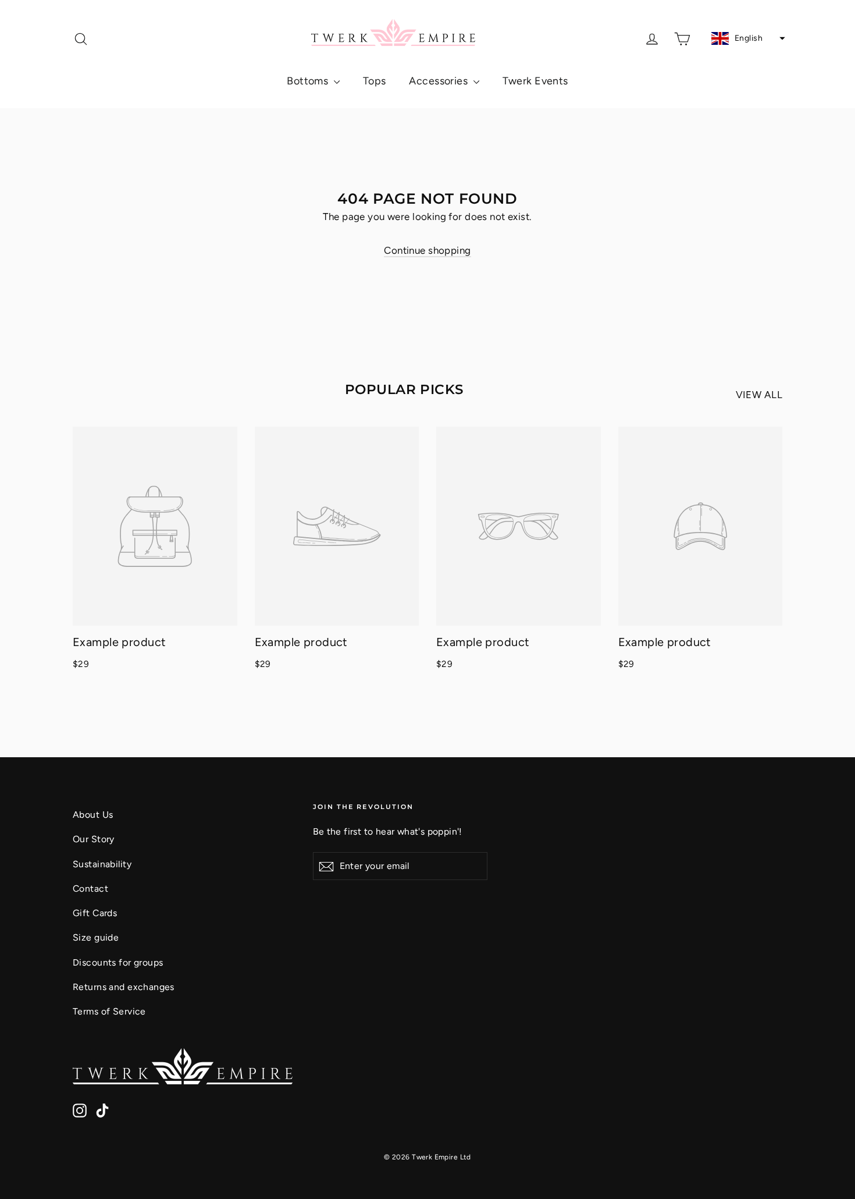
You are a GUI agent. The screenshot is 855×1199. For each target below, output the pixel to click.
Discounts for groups (118, 962)
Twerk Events (535, 81)
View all (759, 394)
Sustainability (102, 864)
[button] (746, 38)
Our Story (94, 839)
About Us (93, 814)
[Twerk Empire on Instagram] (80, 1109)
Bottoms (308, 81)
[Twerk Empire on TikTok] (102, 1109)
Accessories (439, 81)
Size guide (96, 937)
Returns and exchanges (123, 986)
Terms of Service (109, 1011)
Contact (90, 888)
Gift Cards (95, 912)
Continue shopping (427, 250)
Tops (374, 81)
